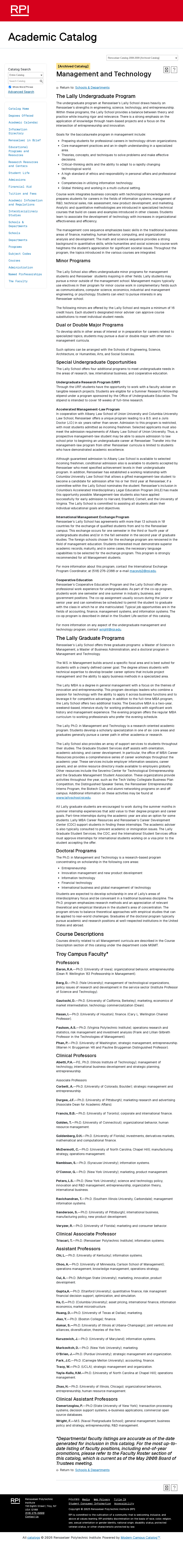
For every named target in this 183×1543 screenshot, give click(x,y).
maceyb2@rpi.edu (143, 571)
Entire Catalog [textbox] (16, 75)
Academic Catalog (52, 37)
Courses (14, 260)
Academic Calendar (23, 122)
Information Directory (18, 131)
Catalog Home (19, 109)
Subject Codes (20, 254)
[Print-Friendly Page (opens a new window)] (167, 70)
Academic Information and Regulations (26, 202)
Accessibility (124, 1503)
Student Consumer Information (90, 1503)
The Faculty (18, 281)
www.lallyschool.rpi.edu (73, 798)
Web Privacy (102, 1499)
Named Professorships (25, 274)
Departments (18, 240)
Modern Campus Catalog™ (140, 1538)
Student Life (19, 173)
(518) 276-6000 (34, 1513)
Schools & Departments (18, 224)
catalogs (33, 1538)
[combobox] (142, 58)
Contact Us (32, 1516)
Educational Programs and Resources (19, 151)
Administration (21, 267)
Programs (15, 247)
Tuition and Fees (22, 194)
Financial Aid (20, 187)
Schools (14, 233)
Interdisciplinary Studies (23, 213)
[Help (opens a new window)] (174, 70)
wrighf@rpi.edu (110, 629)
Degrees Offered (21, 116)
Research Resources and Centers (23, 164)
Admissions (17, 180)
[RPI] (21, 10)
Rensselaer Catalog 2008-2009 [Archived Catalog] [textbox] (133, 58)
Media (86, 1499)
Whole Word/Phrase (23, 87)
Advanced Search (21, 92)
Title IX (120, 1499)
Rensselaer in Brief (25, 140)
